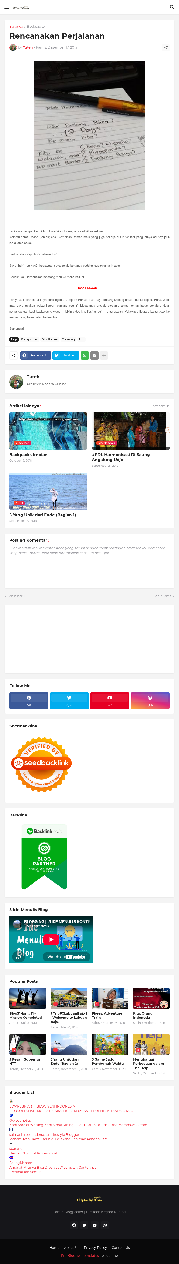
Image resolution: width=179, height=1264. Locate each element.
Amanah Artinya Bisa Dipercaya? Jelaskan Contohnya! (53, 1167)
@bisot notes (20, 1120)
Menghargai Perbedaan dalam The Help (148, 1063)
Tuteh (33, 376)
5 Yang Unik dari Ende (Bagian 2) (65, 1061)
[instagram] (105, 1225)
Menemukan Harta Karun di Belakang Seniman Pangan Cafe (58, 1139)
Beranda (16, 27)
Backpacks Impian (28, 454)
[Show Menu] (6, 7)
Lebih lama (163, 596)
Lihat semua (160, 406)
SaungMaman (20, 1163)
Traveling (68, 339)
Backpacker (36, 27)
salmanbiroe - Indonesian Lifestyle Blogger (44, 1135)
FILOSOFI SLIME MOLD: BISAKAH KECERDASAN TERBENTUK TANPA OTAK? (71, 1111)
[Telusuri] (173, 7)
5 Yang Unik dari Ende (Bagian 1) (42, 514)
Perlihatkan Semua (25, 1172)
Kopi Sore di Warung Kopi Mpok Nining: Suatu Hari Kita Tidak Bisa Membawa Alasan (78, 1125)
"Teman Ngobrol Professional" (33, 1153)
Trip (81, 339)
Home (54, 1248)
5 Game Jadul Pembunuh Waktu (108, 1061)
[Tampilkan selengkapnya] (104, 355)
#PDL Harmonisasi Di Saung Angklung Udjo (121, 457)
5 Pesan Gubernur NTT (24, 1061)
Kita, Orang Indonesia (143, 1015)
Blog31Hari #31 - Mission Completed (25, 1015)
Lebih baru (16, 596)
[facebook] (74, 1225)
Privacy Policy (95, 1248)
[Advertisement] (44, 638)
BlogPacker (50, 339)
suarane (15, 1149)
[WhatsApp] (85, 355)
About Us (71, 1248)
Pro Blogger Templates (80, 1256)
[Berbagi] (166, 47)
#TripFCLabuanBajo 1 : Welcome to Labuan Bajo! (69, 1017)
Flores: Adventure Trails (107, 1015)
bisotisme (109, 1256)
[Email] (94, 355)
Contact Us (121, 1248)
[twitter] (84, 1225)
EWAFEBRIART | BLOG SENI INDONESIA (42, 1106)
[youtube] (95, 1225)
